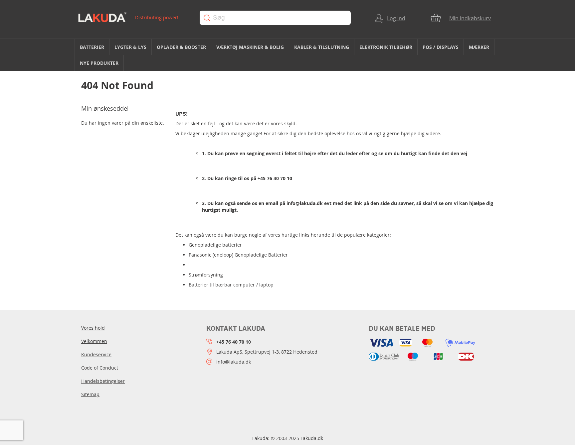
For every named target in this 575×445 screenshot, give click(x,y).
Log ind (396, 18)
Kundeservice (96, 354)
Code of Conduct (99, 368)
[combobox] (275, 18)
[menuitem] (92, 47)
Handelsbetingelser (103, 381)
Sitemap (90, 394)
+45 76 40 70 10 (275, 178)
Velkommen (94, 341)
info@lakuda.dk (305, 203)
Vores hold (93, 328)
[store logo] (132, 18)
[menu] (287, 55)
